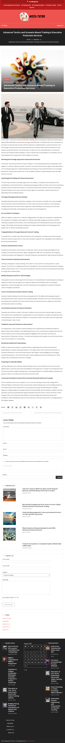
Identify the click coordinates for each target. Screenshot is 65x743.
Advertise (6, 621)
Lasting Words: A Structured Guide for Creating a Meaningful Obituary (49, 413)
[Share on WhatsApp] (20, 407)
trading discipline (38, 5)
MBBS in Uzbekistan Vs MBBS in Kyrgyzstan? (13, 660)
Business (7, 79)
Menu (5, 25)
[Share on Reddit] (28, 407)
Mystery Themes (30, 741)
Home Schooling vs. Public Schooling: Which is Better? (56, 689)
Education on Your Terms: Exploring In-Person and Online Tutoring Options (13, 693)
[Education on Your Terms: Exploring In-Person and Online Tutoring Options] (5, 690)
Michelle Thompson (19, 82)
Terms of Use (7, 618)
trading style (27, 5)
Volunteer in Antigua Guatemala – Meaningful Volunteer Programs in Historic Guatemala (12, 676)
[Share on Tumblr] (32, 407)
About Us (5, 630)
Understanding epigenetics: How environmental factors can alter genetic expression (41, 513)
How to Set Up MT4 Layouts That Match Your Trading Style (13, 649)
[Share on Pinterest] (24, 407)
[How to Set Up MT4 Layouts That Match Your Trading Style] (5, 647)
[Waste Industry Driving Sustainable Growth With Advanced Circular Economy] (11, 534)
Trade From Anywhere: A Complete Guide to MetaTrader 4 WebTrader (41, 545)
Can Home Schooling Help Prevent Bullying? (56, 663)
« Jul (25, 670)
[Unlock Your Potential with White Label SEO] (47, 647)
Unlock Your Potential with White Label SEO (56, 649)
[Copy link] (40, 407)
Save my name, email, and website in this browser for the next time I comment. (27, 461)
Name (5, 443)
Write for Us (6, 624)
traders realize (51, 5)
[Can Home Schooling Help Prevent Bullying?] (47, 661)
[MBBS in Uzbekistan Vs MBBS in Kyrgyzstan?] (5, 659)
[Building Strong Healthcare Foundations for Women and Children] (5, 705)
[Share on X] (12, 407)
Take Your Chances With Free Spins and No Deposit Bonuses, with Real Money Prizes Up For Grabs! (40, 490)
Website (5, 455)
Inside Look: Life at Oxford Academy (13, 413)
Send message (8, 604)
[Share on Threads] (36, 407)
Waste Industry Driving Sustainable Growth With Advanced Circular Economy (38, 529)
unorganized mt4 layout (12, 5)
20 (35, 659)
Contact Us (6, 627)
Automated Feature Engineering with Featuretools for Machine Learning (55, 704)
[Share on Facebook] (8, 407)
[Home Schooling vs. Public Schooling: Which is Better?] (47, 688)
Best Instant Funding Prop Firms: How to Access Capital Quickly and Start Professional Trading (41, 505)
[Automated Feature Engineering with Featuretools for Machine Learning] (47, 700)
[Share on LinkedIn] (16, 407)
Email (5, 449)
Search (59, 25)
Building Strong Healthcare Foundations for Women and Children (13, 707)
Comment (6, 426)
